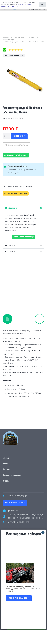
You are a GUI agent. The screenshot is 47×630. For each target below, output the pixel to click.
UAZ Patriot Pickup (18, 37)
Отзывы (6, 480)
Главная (6, 37)
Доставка (6, 469)
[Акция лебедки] (23, 573)
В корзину (19, 136)
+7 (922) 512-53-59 (17, 496)
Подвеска (32, 37)
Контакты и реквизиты (12, 475)
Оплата (5, 463)
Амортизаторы (9, 40)
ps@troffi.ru (14, 510)
